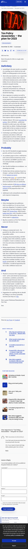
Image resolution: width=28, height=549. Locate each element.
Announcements (6, 43)
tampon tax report (12, 175)
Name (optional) (5, 522)
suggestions (15, 217)
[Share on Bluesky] (5, 50)
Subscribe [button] (19, 1)
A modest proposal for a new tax (16, 345)
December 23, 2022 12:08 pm (16, 437)
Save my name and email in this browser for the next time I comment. (14, 503)
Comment (4, 468)
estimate (5, 188)
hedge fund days (7, 213)
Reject (14, 545)
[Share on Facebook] (11, 50)
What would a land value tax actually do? (16, 340)
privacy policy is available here (15, 535)
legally (5, 261)
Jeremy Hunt (13, 211)
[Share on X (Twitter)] (2, 50)
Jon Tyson (9, 320)
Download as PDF (22, 50)
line (17, 296)
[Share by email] (13, 50)
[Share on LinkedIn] (8, 50)
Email (3, 496)
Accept (14, 540)
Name (3, 488)
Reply (6, 450)
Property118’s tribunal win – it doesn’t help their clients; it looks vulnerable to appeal (17, 353)
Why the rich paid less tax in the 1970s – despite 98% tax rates (17, 333)
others (12, 177)
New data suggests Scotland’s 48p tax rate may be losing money (16, 361)
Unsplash (17, 320)
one (8, 209)
